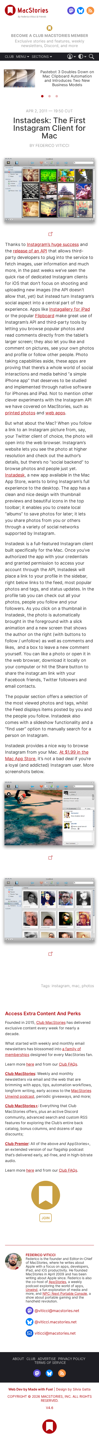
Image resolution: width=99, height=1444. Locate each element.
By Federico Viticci (49, 145)
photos (88, 985)
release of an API (30, 250)
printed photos (20, 412)
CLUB (9, 56)
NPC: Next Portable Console (65, 1293)
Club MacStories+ (21, 1106)
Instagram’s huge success (53, 244)
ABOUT (18, 1359)
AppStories (57, 1282)
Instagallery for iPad (69, 309)
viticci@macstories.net (55, 1333)
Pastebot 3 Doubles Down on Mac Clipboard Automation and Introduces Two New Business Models (67, 78)
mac (76, 985)
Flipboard (44, 315)
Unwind (31, 1290)
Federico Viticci (41, 1255)
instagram (61, 985)
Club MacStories (51, 1022)
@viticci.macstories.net (56, 1322)
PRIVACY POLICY (71, 1359)
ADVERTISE (47, 1359)
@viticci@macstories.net (57, 1310)
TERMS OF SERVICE (50, 1362)
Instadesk (15, 474)
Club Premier (17, 1143)
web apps (55, 412)
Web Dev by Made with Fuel (30, 1389)
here (30, 1064)
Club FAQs (68, 1064)
